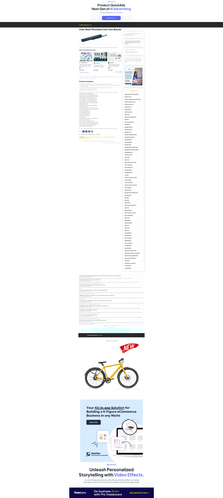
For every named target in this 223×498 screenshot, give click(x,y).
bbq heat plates (128, 154)
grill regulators (128, 235)
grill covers (127, 218)
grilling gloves (128, 240)
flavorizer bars (128, 190)
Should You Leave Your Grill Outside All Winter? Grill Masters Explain (92, 320)
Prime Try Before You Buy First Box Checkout (88, 122)
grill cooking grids (129, 215)
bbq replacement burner (130, 162)
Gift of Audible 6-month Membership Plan (88, 100)
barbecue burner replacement (92, 137)
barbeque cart (128, 107)
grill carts (127, 207)
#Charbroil (90, 134)
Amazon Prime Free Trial (84, 113)
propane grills (128, 248)
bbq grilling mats (129, 152)
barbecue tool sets (129, 104)
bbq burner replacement (84, 138)
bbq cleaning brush (129, 122)
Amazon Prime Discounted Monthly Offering (88, 118)
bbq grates (127, 124)
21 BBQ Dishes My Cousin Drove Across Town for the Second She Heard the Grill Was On (97, 295)
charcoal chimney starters (131, 177)
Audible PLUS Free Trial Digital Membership (88, 105)
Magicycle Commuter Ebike (111, 340)
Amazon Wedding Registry (85, 112)
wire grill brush (128, 268)
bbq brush (127, 114)
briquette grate (128, 170)
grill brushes (127, 202)
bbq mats (127, 159)
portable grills (128, 245)
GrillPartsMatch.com (85, 25)
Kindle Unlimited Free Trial (84, 114)
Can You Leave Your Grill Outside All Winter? (88, 315)
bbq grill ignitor (128, 139)
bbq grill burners (128, 129)
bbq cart (127, 119)
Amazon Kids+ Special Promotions (86, 121)
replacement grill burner (130, 258)
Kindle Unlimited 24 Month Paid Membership (88, 96)
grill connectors (128, 210)
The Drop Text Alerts (83, 106)
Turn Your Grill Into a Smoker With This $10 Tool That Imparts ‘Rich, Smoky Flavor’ (95, 300)
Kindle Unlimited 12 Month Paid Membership (88, 102)
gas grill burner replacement (131, 192)
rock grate (127, 260)
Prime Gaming (82, 117)
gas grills (127, 197)
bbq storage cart (129, 167)
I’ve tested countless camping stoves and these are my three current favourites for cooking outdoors (100, 275)
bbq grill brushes (128, 127)
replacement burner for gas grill (132, 253)
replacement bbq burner (130, 250)
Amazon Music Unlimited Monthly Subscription (89, 123)
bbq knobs (127, 157)
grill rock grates (128, 238)
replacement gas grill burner (131, 255)
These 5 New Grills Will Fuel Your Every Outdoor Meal (89, 279)
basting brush (128, 109)
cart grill (127, 175)
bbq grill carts (128, 132)
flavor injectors (128, 187)
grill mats (127, 230)
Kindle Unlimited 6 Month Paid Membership (88, 108)
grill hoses (127, 225)
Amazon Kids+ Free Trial (84, 119)
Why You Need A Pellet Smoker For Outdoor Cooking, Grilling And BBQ (93, 290)
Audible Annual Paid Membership (86, 93)
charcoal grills (128, 180)
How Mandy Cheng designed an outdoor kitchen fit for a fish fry (92, 285)
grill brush (127, 200)
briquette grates (128, 172)
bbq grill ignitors (128, 142)
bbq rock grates (128, 165)
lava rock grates (128, 243)
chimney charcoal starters (131, 185)
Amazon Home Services (84, 115)
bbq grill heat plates (129, 137)
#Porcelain (98, 134)
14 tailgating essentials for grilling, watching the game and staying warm (94, 305)
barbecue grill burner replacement (107, 137)
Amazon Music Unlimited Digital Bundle (87, 125)
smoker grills (128, 265)
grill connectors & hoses (130, 212)
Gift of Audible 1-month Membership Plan (88, 101)
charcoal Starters (129, 182)
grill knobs (127, 228)
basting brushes (128, 112)
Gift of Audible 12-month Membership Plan (88, 95)
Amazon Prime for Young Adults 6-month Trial (89, 109)
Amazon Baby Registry (84, 110)
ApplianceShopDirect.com (132, 52)
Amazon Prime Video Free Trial (85, 126)
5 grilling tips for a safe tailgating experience (88, 309)
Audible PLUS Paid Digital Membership (87, 97)
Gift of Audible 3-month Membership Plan (88, 98)
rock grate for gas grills (130, 263)
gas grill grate (128, 195)
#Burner (82, 134)
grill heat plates (128, 223)
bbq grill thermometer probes (132, 149)
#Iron (94, 134)
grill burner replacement (130, 205)
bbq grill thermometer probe (131, 147)
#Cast (86, 134)
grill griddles (127, 220)
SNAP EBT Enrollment (83, 104)
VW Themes (100, 335)
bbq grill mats (128, 144)
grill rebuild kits (128, 233)
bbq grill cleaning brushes (131, 134)
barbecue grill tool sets (130, 102)
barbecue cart (128, 96)
